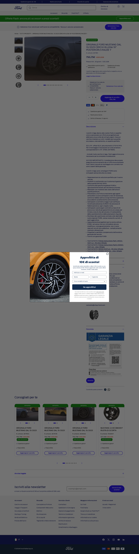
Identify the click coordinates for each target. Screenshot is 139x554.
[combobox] (88, 281)
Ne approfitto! (89, 287)
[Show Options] (104, 281)
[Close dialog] (107, 254)
